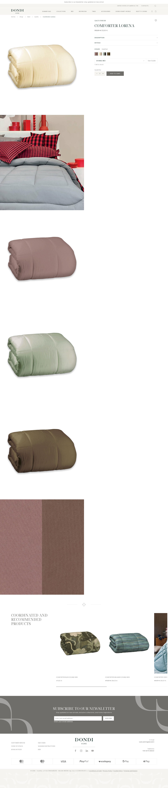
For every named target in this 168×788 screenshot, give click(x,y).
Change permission (130, 771)
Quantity (97, 70)
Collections (61, 11)
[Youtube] (92, 751)
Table (94, 11)
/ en (127, 6)
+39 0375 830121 (148, 751)
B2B (39, 749)
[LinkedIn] (87, 751)
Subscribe (108, 718)
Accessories (105, 11)
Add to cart (115, 74)
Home (13, 17)
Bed (72, 11)
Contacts (144, 6)
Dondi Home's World (123, 11)
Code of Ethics (17, 746)
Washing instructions (46, 746)
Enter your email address (63, 722)
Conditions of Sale (95, 771)
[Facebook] (75, 751)
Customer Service (18, 743)
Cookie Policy (118, 771)
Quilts (36, 17)
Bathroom (83, 11)
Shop (21, 17)
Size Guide (152, 61)
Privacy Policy (107, 771)
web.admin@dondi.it (146, 742)
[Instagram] (81, 751)
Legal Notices (16, 749)
